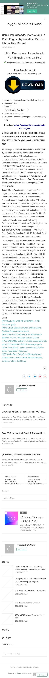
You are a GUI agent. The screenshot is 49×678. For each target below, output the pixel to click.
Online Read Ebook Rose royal (14, 351)
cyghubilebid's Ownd (24, 24)
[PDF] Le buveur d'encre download (27, 603)
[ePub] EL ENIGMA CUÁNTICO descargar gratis (22, 344)
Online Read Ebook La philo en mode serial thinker (23, 347)
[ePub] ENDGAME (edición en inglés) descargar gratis (24, 341)
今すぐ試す (32, 11)
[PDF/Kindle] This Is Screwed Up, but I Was (21, 454)
